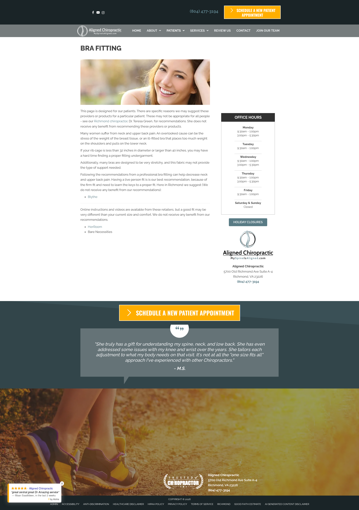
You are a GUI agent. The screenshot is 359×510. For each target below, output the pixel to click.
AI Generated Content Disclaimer (287, 504)
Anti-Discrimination (96, 504)
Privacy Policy (177, 504)
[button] (248, 222)
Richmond (223, 504)
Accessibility (70, 504)
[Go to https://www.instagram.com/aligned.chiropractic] (103, 12)
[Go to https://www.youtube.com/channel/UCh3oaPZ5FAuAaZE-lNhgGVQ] (98, 12)
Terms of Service (202, 504)
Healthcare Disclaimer (128, 504)
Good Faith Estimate (247, 504)
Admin (54, 504)
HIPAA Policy (156, 504)
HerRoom (95, 227)
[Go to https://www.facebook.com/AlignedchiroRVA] (93, 12)
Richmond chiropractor (110, 121)
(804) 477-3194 (204, 11)
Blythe (92, 197)
